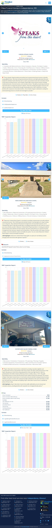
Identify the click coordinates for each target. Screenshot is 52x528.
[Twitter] (43, 521)
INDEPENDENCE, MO (11, 6)
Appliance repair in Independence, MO (6, 501)
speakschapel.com (9, 107)
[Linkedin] (40, 522)
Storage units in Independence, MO (31, 505)
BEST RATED (3, 6)
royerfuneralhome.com (10, 422)
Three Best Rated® (25, 526)
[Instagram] (45, 521)
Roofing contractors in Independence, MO (32, 501)
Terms (46, 524)
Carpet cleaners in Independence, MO (5, 505)
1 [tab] (23, 48)
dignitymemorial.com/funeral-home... (12, 256)
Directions (32, 59)
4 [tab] (27, 194)
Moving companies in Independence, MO (19, 517)
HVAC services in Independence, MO (18, 505)
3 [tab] (26, 194)
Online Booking (8, 101)
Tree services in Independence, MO (31, 509)
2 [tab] (25, 194)
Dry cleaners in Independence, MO (5, 512)
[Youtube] (48, 521)
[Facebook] (40, 521)
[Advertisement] (26, 484)
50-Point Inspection (12, 11)
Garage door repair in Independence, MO (6, 516)
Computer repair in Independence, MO (6, 509)
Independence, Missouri (36, 498)
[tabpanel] (26, 34)
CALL (6, 51)
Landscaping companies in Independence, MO (18, 510)
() (29, 56)
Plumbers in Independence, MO (18, 513)
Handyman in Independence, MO (18, 501)
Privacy (42, 524)
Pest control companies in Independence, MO (18, 521)
